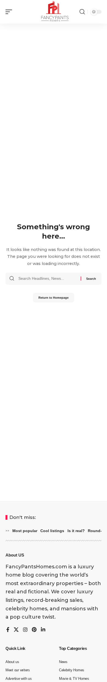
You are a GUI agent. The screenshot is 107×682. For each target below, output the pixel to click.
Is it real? (76, 531)
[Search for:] (47, 279)
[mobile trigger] (10, 12)
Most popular (24, 531)
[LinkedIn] (43, 630)
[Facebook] (7, 630)
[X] (16, 630)
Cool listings (52, 531)
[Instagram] (25, 630)
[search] (82, 11)
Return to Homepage (53, 297)
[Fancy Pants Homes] (53, 12)
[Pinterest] (34, 630)
